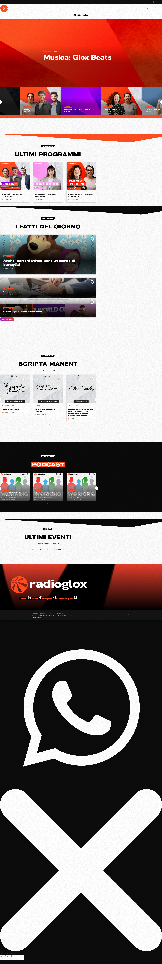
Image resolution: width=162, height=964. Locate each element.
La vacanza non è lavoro (14, 292)
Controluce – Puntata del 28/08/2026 (13, 195)
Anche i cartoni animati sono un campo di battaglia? (39, 262)
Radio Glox (47, 51)
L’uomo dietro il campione (13, 409)
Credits (34, 617)
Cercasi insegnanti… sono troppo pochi (13, 494)
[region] (48, 339)
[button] (74, 116)
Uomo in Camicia (71, 110)
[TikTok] (126, 8)
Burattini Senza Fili (74, 406)
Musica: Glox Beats (77, 57)
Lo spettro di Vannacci (78, 409)
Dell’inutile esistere (43, 409)
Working (5, 489)
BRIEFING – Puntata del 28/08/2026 (78, 195)
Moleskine (5, 406)
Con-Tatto (39, 406)
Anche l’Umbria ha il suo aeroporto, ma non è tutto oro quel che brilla (80, 495)
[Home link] (12, 8)
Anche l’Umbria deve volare (48, 495)
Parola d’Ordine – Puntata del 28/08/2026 (48, 195)
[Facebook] (137, 8)
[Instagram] (131, 8)
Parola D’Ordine (30, 110)
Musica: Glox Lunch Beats (115, 110)
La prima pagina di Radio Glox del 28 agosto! (22, 312)
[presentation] (96, 488)
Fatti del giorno (8, 256)
